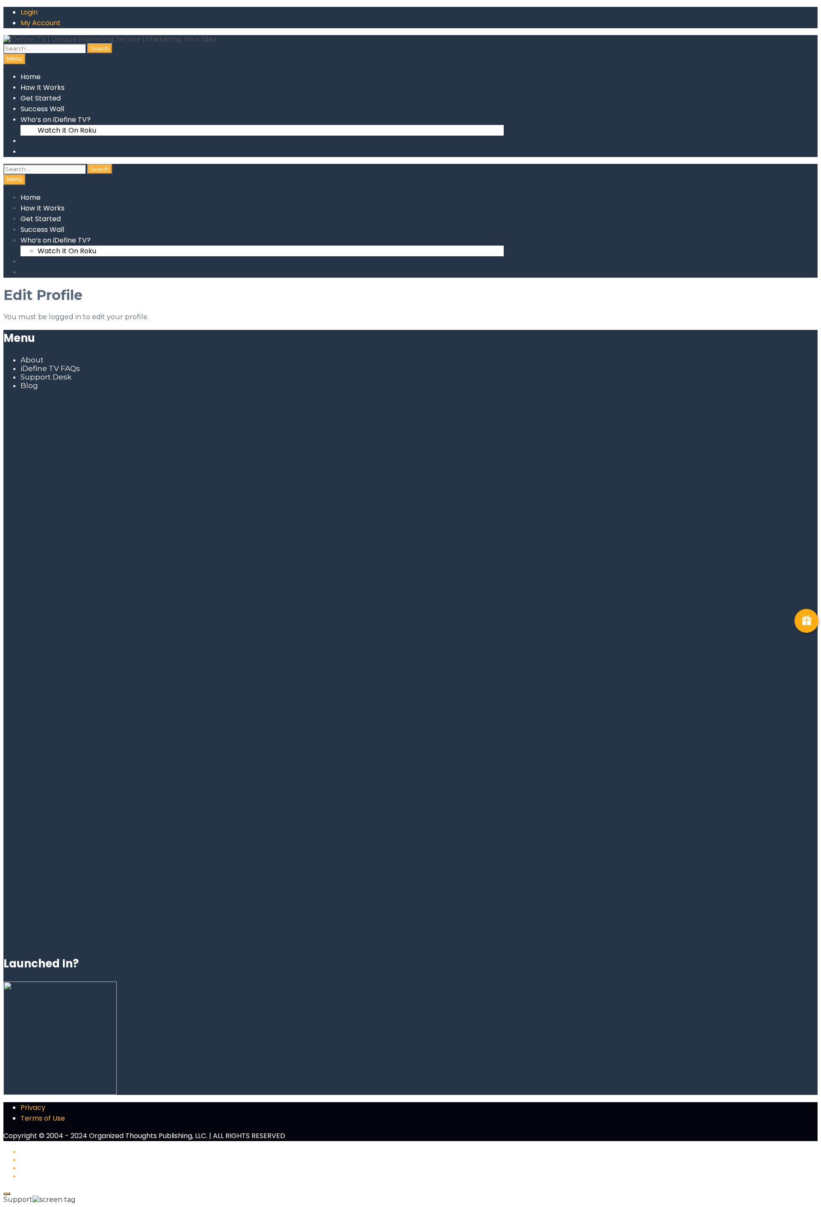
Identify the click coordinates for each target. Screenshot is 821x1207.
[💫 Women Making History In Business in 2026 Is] (253, 791)
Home (31, 77)
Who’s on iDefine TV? (56, 120)
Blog (29, 385)
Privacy (33, 1107)
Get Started (41, 98)
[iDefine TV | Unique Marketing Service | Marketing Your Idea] (109, 39)
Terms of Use (43, 1118)
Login (29, 12)
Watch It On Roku (67, 130)
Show (806, 621)
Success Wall (42, 109)
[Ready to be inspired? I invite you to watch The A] (85, 496)
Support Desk (46, 377)
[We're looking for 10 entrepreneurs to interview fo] (253, 428)
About (32, 360)
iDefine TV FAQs (50, 368)
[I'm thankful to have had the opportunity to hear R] (422, 693)
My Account (41, 23)
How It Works (43, 87)
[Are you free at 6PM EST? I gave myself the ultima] (422, 522)
